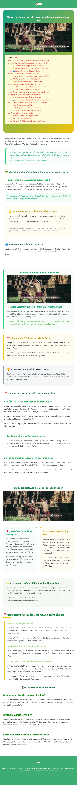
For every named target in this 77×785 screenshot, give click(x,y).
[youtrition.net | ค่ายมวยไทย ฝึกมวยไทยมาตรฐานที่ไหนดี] (39, 4)
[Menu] (2, 4)
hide (16, 57)
